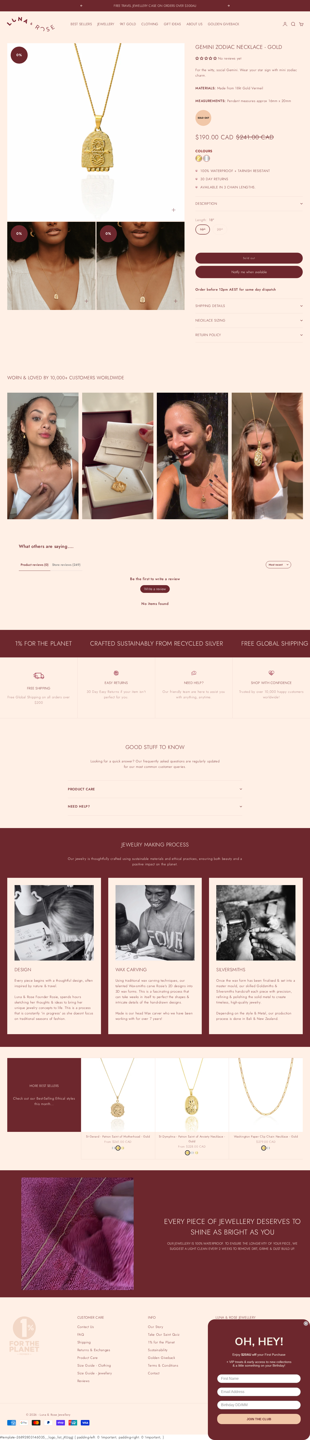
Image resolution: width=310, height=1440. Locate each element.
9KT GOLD (128, 24)
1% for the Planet (161, 1342)
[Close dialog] (306, 1323)
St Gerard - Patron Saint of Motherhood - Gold (118, 1137)
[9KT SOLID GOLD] (123, 1148)
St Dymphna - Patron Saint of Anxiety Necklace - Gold (192, 1139)
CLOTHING (149, 24)
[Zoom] (173, 210)
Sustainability (157, 1350)
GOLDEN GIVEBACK (223, 24)
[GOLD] (198, 158)
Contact (154, 1373)
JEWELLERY (105, 24)
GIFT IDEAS (172, 24)
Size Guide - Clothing (94, 1365)
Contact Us (85, 1326)
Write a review (155, 588)
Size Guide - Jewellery (94, 1373)
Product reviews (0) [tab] (35, 564)
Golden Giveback (161, 1357)
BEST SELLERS (81, 24)
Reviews (83, 1380)
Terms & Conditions (163, 1365)
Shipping (84, 1342)
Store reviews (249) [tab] (66, 564)
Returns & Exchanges (93, 1350)
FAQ (80, 1334)
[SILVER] (206, 158)
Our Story (155, 1326)
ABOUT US (194, 24)
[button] (206, 58)
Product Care (87, 1357)
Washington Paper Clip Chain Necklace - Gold (266, 1137)
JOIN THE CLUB (259, 1419)
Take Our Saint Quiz (164, 1334)
